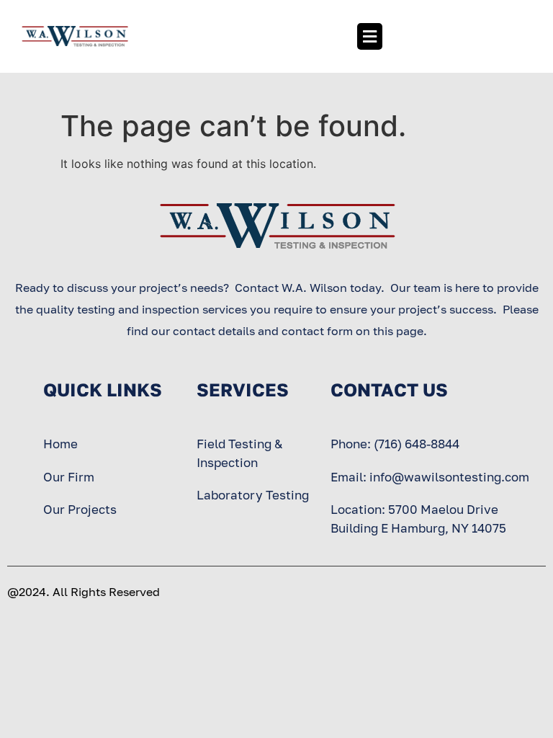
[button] (369, 36)
